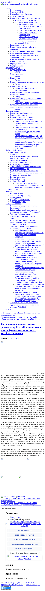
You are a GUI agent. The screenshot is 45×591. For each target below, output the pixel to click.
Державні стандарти (18, 202)
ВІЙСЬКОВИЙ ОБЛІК (25, 530)
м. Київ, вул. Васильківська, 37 (33, 584)
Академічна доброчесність (20, 163)
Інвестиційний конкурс (19, 169)
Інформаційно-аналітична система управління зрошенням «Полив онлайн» (26, 211)
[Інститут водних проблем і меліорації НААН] (19, 4)
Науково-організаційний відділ (22, 53)
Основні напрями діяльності (21, 14)
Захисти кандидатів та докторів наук (28, 34)
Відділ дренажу (16, 78)
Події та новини (9, 497)
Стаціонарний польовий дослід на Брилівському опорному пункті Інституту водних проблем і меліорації (28, 145)
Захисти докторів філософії (25, 20)
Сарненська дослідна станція (21, 113)
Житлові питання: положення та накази (25, 167)
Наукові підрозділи (13, 68)
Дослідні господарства (19, 115)
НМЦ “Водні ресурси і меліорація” (24, 171)
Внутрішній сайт (16, 66)
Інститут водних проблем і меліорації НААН (12, 584)
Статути (13, 154)
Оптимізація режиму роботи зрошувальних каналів (26, 275)
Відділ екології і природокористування (25, 99)
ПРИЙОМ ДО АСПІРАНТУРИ (24, 535)
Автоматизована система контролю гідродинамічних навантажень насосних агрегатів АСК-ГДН (26, 305)
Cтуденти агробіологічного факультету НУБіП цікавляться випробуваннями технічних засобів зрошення (21, 328)
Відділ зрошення (16, 74)
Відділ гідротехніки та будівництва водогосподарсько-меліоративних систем (26, 106)
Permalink (22, 497)
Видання (9, 191)
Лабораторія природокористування (28, 103)
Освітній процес (12, 189)
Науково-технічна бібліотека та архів (24, 59)
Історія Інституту (17, 61)
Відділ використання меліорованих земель (27, 82)
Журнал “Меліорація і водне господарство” (21, 197)
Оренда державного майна (20, 175)
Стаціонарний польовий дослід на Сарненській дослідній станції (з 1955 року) (28, 123)
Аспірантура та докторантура (26, 22)
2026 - (5, 583)
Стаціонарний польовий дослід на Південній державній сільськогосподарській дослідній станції (28, 130)
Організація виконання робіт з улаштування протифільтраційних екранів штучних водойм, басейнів (28, 280)
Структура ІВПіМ (17, 12)
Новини (9, 569)
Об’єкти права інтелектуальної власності (26, 173)
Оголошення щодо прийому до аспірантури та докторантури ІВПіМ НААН (31, 26)
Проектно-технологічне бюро (21, 117)
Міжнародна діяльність (19, 152)
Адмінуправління (17, 16)
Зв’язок (8, 309)
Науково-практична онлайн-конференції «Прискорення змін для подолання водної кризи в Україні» (29, 185)
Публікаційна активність (20, 200)
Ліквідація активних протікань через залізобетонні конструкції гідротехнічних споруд (29, 270)
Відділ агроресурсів (18, 70)
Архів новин (11, 578)
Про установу (15, 10)
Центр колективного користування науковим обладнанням (24, 157)
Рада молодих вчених (18, 45)
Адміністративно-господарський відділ (25, 51)
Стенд (17, 72)
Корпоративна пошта (18, 64)
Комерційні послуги (13, 204)
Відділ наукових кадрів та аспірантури (25, 18)
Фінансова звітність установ (21, 160)
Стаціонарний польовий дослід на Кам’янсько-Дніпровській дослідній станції (29, 138)
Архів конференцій (17, 181)
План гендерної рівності (19, 165)
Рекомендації (15, 208)
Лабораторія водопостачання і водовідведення (26, 89)
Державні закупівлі (17, 179)
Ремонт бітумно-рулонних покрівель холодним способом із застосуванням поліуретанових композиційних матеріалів (29, 287)
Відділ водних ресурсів (19, 86)
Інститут (9, 8)
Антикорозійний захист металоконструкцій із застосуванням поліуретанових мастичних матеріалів (29, 234)
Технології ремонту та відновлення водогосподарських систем (24, 227)
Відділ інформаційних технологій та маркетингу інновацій (24, 93)
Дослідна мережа (12, 111)
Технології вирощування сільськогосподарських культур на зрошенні (23, 216)
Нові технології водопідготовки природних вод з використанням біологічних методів (23, 222)
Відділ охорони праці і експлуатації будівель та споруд (24, 56)
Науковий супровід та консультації (23, 206)
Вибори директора (17, 177)
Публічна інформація (14, 150)
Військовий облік (21, 43)
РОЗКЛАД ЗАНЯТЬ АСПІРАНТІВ (25, 539)
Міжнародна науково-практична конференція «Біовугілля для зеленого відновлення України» (21, 318)
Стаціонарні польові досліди (21, 119)
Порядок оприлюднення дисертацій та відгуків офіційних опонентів (28, 39)
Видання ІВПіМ (16, 193)
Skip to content (6, 2)
